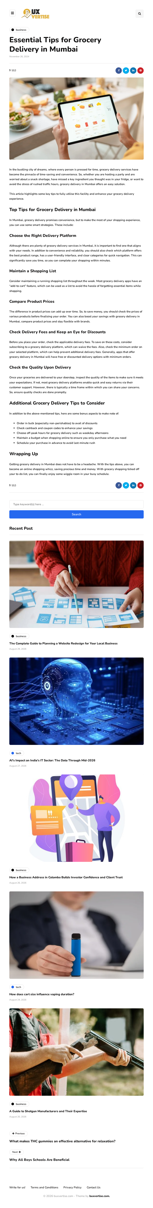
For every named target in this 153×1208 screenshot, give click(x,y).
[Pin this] (140, 70)
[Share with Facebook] (118, 70)
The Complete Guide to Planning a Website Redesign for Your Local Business (63, 643)
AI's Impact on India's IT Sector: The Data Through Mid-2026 (52, 760)
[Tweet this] (126, 70)
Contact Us (93, 1187)
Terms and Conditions (44, 1187)
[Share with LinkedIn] (133, 70)
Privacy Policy (72, 1187)
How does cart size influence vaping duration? (41, 994)
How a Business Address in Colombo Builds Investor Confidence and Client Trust (66, 877)
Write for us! (17, 1187)
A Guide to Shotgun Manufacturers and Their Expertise (48, 1111)
